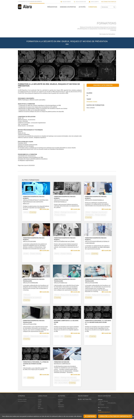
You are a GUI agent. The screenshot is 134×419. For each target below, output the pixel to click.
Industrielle (61, 406)
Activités (82, 7)
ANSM (39, 401)
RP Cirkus (40, 408)
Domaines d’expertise (68, 7)
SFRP (39, 403)
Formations (92, 7)
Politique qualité (22, 399)
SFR (39, 406)
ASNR (39, 399)
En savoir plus (45, 209)
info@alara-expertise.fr (104, 412)
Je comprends (90, 416)
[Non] (133, 416)
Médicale (60, 399)
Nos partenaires (22, 401)
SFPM (39, 405)
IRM (59, 403)
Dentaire (60, 401)
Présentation (52, 7)
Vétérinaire (61, 405)
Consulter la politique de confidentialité (115, 416)
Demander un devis (92, 101)
